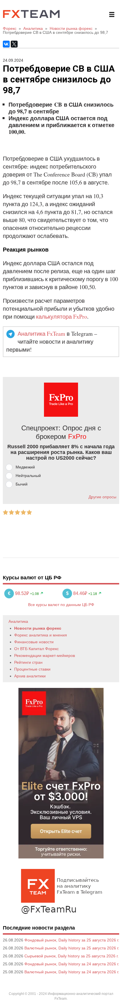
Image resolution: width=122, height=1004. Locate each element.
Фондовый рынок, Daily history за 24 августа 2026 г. (71, 964)
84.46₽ (77, 593)
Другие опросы (102, 497)
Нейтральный (28, 475)
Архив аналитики (30, 676)
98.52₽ (19, 593)
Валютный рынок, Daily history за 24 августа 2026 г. (71, 972)
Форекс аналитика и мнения (40, 635)
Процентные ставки (32, 669)
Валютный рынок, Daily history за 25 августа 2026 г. (71, 948)
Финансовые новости (34, 642)
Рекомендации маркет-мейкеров (44, 655)
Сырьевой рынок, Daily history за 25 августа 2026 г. (71, 956)
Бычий (22, 484)
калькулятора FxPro (61, 316)
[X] (14, 44)
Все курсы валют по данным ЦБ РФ (61, 604)
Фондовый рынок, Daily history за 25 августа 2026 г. (71, 940)
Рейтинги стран (28, 662)
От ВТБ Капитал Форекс (36, 648)
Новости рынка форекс (37, 628)
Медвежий (25, 467)
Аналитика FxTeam (41, 333)
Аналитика (18, 621)
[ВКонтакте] (6, 44)
